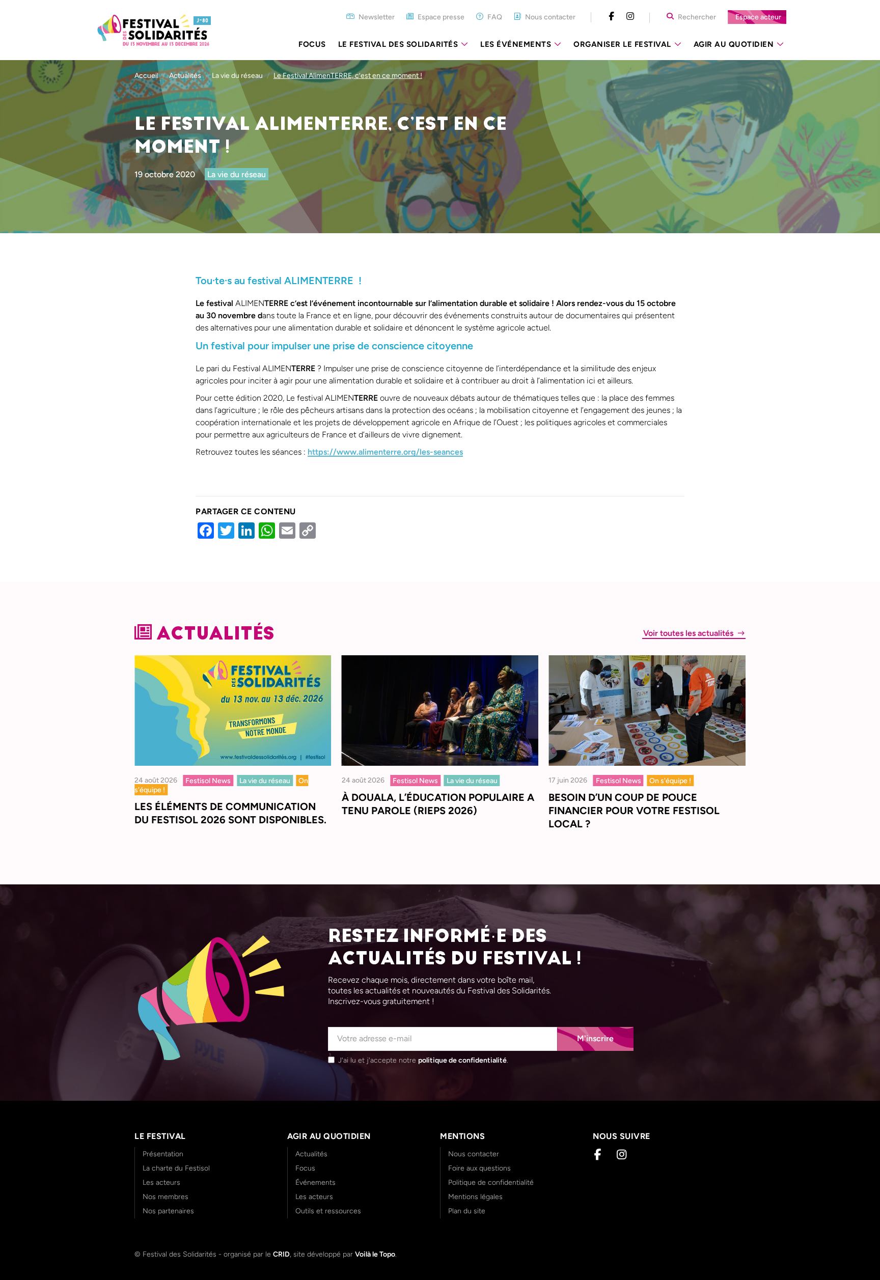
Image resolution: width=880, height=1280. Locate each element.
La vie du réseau (236, 174)
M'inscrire (595, 1038)
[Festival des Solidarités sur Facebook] (611, 17)
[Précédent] (145, 715)
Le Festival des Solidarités (398, 44)
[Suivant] (734, 715)
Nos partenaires (168, 1211)
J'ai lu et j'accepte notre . (423, 1060)
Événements (315, 1182)
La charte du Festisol (176, 1168)
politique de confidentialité (462, 1060)
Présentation (163, 1154)
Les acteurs (161, 1182)
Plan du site (466, 1211)
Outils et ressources (328, 1211)
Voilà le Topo (375, 1254)
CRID (281, 1254)
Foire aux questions (479, 1168)
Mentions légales (475, 1196)
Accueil (146, 75)
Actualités (185, 75)
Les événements (515, 44)
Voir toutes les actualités (689, 633)
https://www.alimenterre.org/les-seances (385, 452)
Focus (312, 44)
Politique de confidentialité (491, 1182)
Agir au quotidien (734, 44)
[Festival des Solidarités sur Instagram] (630, 17)
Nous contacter (473, 1154)
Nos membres (165, 1196)
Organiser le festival (622, 44)
